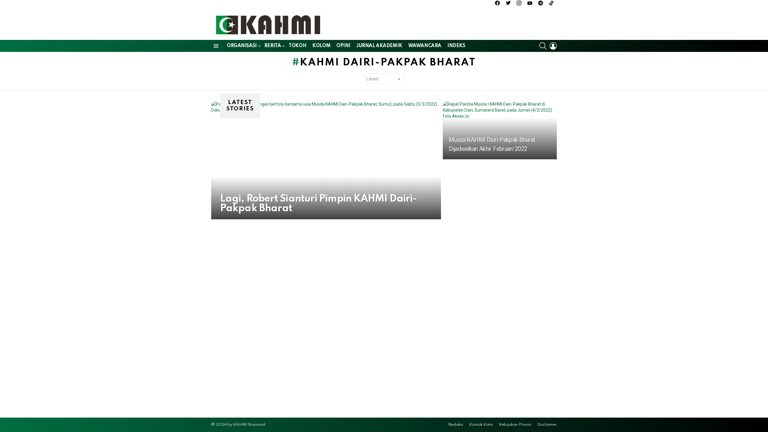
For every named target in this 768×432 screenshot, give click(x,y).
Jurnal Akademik (379, 46)
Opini (343, 46)
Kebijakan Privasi (515, 425)
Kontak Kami (481, 425)
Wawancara (424, 46)
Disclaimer (547, 425)
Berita (273, 46)
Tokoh (297, 46)
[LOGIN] (553, 46)
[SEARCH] (543, 46)
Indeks (456, 46)
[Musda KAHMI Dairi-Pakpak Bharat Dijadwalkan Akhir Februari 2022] (500, 130)
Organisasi (242, 46)
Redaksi (455, 425)
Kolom (321, 46)
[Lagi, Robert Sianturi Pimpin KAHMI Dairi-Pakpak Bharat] (326, 160)
